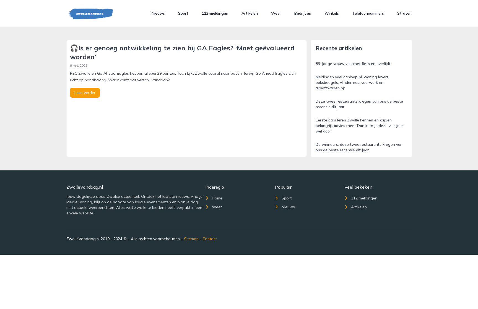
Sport (183, 13)
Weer (276, 13)
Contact (209, 238)
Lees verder (84, 92)
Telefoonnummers (368, 13)
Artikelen (249, 13)
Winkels (331, 13)
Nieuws (158, 13)
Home (217, 198)
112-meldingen (215, 13)
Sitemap (191, 238)
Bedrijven (302, 13)
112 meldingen (364, 198)
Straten (404, 13)
